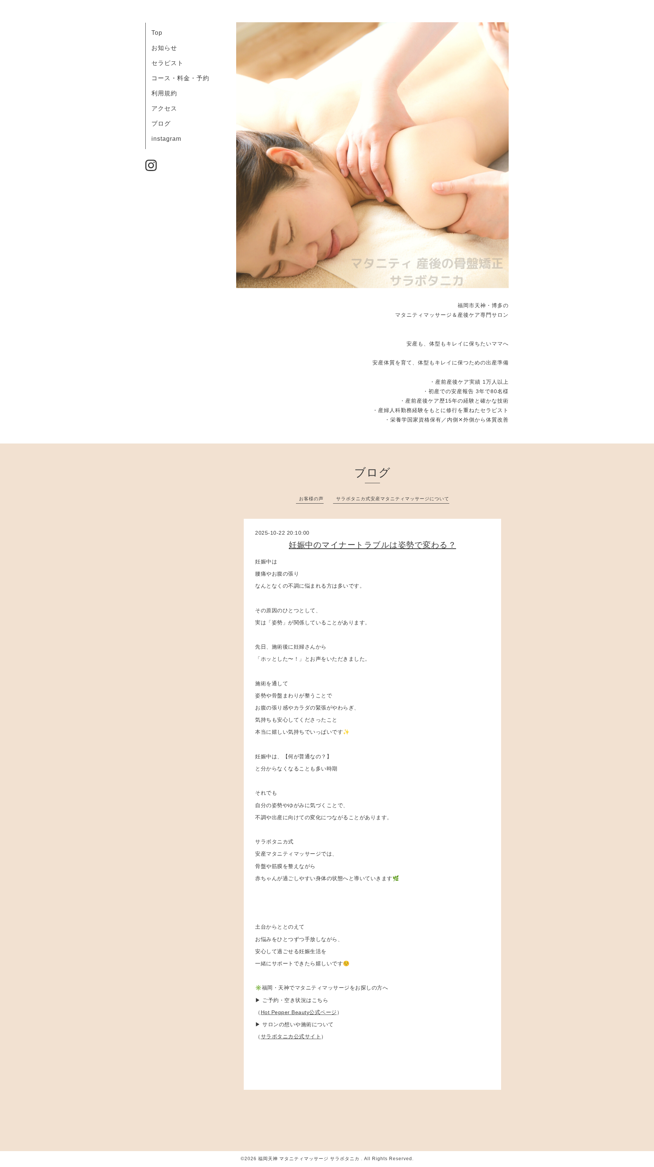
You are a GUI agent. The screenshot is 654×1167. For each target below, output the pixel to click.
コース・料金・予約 (180, 78)
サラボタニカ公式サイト (291, 1036)
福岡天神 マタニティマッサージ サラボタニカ (309, 1158)
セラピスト (167, 63)
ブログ (161, 123)
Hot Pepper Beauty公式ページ (299, 1012)
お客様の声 (311, 498)
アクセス (164, 108)
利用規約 (164, 93)
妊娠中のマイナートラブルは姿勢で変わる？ (372, 544)
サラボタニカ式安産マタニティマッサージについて (392, 498)
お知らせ (164, 48)
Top (156, 33)
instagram (166, 138)
